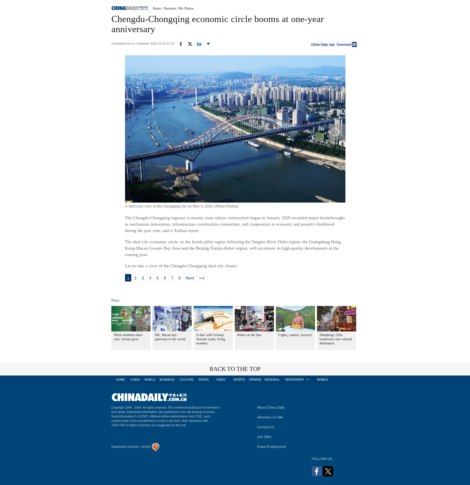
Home (157, 8)
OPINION (255, 379)
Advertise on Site (270, 417)
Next (190, 278)
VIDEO (220, 379)
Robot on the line (249, 335)
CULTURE (187, 379)
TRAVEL (203, 379)
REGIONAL (272, 379)
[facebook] (179, 43)
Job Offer (264, 437)
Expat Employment (271, 447)
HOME (120, 379)
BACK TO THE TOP (235, 369)
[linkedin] (197, 43)
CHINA (135, 379)
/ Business (169, 8)
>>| (201, 278)
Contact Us (265, 427)
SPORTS (239, 379)
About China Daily (271, 407)
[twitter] (188, 43)
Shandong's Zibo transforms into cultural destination (335, 339)
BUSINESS (167, 379)
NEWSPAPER (294, 379)
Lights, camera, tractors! (295, 335)
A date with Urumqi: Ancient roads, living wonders (210, 339)
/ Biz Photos (185, 8)
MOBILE (322, 379)
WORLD (149, 379)
